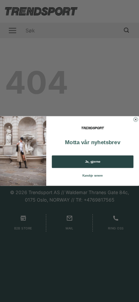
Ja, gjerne (93, 162)
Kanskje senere (92, 175)
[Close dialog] (136, 119)
